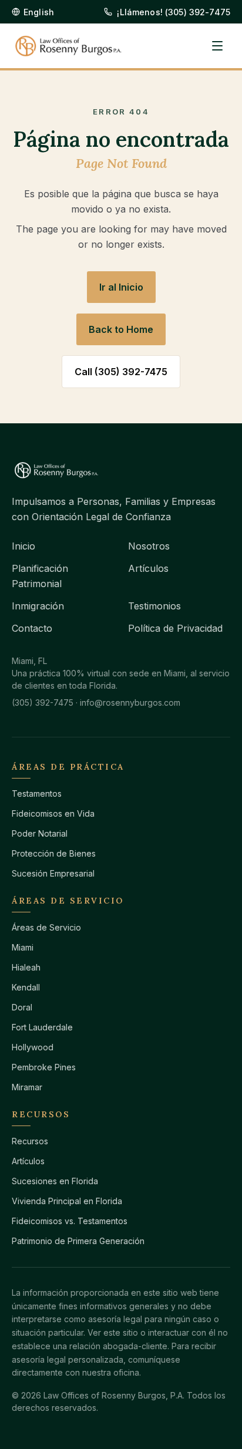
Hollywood (32, 1047)
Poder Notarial (40, 833)
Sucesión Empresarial (53, 873)
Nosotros (149, 546)
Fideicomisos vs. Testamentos (69, 1221)
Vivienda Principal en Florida (67, 1201)
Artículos (148, 568)
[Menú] (217, 46)
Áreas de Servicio (46, 927)
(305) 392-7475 (42, 702)
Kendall (26, 987)
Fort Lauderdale (42, 1027)
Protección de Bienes (54, 853)
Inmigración (38, 606)
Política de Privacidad (175, 628)
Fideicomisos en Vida (53, 813)
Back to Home (121, 329)
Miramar (27, 1087)
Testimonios (154, 606)
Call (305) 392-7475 (121, 372)
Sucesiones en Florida (55, 1181)
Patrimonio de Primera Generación (78, 1241)
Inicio (23, 546)
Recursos (30, 1141)
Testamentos (37, 793)
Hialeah (26, 967)
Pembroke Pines (44, 1067)
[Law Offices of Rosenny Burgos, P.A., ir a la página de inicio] (68, 46)
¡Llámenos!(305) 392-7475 (173, 12)
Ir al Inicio (121, 287)
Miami (22, 947)
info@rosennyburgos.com (130, 702)
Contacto (32, 628)
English (38, 12)
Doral (22, 1007)
